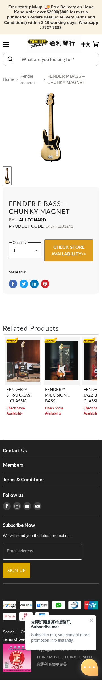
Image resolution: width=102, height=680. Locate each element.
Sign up (16, 570)
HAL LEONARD (30, 219)
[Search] (10, 59)
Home (8, 79)
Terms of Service (17, 639)
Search (8, 632)
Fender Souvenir (28, 79)
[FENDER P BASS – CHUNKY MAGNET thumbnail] (7, 176)
